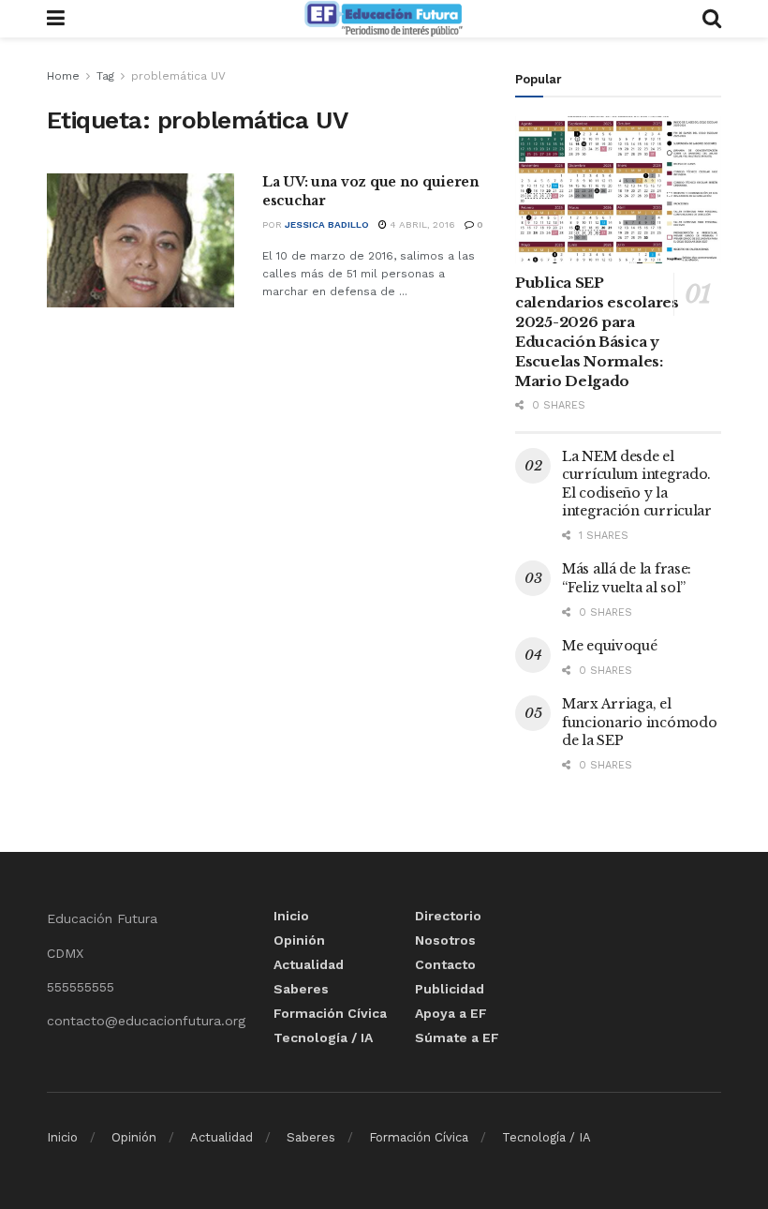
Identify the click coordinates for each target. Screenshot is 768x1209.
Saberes (301, 988)
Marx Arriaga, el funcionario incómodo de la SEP (639, 722)
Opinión (299, 940)
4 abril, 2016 (421, 224)
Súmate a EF (457, 1037)
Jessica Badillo (327, 224)
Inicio (291, 915)
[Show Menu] (56, 18)
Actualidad (308, 964)
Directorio (448, 915)
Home (63, 75)
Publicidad (449, 988)
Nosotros (445, 940)
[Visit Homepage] (383, 18)
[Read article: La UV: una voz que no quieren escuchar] (140, 240)
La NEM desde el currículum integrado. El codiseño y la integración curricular (637, 484)
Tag (105, 75)
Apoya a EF (451, 1013)
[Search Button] (711, 18)
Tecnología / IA (323, 1037)
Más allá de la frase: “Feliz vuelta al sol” (626, 578)
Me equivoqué (609, 645)
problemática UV (178, 75)
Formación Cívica (330, 1013)
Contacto (445, 964)
